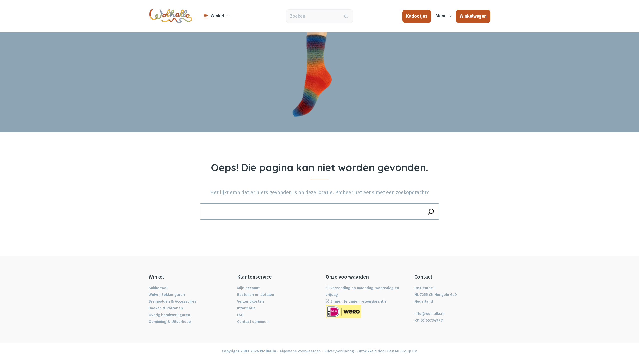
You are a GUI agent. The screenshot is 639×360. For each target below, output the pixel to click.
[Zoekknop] (346, 16)
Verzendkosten (250, 301)
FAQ (240, 315)
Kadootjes (416, 16)
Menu (441, 16)
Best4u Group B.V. (402, 351)
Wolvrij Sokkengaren (167, 294)
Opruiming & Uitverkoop (170, 322)
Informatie (246, 308)
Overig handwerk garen (169, 315)
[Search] (431, 211)
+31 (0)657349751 (429, 320)
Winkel (217, 16)
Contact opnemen (253, 322)
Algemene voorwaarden (300, 351)
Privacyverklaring (339, 351)
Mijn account (248, 288)
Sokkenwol (158, 288)
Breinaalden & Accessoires (172, 301)
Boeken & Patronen (166, 308)
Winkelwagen (473, 16)
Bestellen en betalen (255, 294)
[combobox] (312, 16)
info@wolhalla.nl (429, 314)
